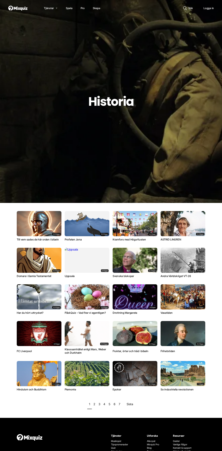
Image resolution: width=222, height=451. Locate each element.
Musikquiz (116, 441)
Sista (130, 404)
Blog (149, 447)
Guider (176, 441)
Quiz (113, 447)
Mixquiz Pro (153, 444)
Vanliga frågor (180, 444)
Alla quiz (151, 441)
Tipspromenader (119, 444)
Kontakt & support (182, 447)
